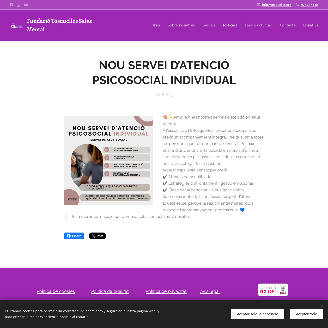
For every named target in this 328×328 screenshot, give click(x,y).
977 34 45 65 (309, 4)
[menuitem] (158, 25)
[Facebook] (11, 5)
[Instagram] (19, 5)
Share (76, 236)
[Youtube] (26, 5)
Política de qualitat (110, 291)
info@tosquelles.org (276, 4)
